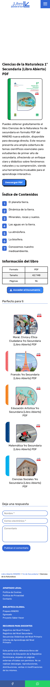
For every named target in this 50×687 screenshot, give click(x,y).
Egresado (7, 614)
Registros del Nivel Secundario (17, 633)
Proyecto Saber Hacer (13, 618)
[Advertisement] (25, 34)
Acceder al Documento (26, 290)
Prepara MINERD (11, 611)
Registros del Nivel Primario (16, 630)
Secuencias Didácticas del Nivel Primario (22, 637)
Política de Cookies (12, 592)
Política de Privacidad (13, 595)
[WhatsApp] (37, 683)
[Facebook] (12, 683)
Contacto (7, 599)
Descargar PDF (14, 182)
